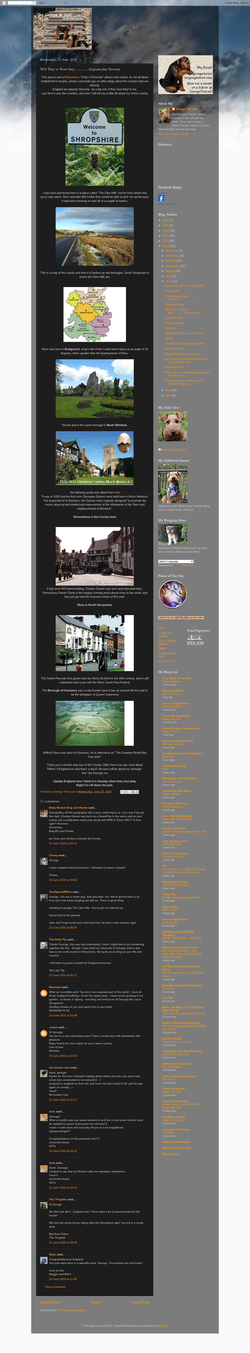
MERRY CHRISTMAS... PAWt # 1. (182, 938)
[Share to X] (129, 792)
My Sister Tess (167, 661)
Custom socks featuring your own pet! (183, 831)
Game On (171, 328)
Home (96, 1302)
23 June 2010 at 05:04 (63, 927)
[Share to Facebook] (133, 792)
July (168, 276)
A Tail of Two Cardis (175, 853)
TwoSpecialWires (60, 891)
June (169, 281)
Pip (164, 866)
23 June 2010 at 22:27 (63, 1099)
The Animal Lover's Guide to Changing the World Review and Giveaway (183, 871)
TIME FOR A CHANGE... (176, 885)
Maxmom (55, 987)
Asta (52, 1111)
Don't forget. (169, 1079)
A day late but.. (170, 922)
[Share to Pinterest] (137, 792)
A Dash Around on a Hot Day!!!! (184, 285)
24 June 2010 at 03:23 (63, 1187)
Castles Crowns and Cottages (182, 753)
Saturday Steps (174, 304)
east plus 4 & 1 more (175, 1129)
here (117, 492)
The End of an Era (172, 856)
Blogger (163, 1325)
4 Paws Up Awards (164, 634)
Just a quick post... (173, 781)
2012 (166, 235)
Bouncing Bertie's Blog (177, 740)
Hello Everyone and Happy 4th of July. (184, 1013)
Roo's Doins (170, 1154)
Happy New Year (171, 719)
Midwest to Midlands (176, 1142)
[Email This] (122, 792)
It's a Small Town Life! (176, 678)
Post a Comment (55, 1286)
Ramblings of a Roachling (179, 778)
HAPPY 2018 (169, 910)
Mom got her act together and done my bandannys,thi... (187, 361)
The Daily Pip (58, 939)
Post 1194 (168, 988)
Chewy (53, 855)
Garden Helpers (171, 794)
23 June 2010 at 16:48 (63, 1015)
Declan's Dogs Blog (175, 1101)
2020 (166, 225)
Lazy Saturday (174, 317)
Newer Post (50, 1302)
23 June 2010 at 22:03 (63, 1055)
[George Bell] (161, 200)
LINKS (162, 648)
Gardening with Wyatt (176, 790)
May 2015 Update (172, 1066)
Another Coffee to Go (176, 1148)
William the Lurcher (175, 881)
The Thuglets (58, 1199)
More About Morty (172, 706)
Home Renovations (173, 806)
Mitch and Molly (173, 690)
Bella (165, 769)
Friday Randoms (171, 681)
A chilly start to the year (175, 1054)
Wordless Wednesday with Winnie (181, 897)
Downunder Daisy (174, 765)
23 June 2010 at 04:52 (63, 880)
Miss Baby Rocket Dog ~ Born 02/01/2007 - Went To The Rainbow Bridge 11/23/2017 (182, 954)
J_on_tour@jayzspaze (177, 815)
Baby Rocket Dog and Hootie (68, 807)
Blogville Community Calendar (182, 985)
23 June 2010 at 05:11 (63, 975)
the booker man (59, 1067)
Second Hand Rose (175, 919)
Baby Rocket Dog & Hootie (180, 947)
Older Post (140, 1302)
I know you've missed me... (177, 1041)
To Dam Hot (172, 291)
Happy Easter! (170, 731)
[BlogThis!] (126, 792)
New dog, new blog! (173, 744)
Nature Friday (170, 693)
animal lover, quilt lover (177, 1063)
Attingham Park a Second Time (184, 333)
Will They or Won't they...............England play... (184, 311)
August (170, 271)
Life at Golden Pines (175, 703)
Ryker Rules (170, 906)
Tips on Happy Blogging (167, 642)
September (173, 266)
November (172, 255)
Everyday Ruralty (173, 1088)
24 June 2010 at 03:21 (63, 1151)
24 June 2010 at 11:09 (63, 1279)
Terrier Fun (169, 894)
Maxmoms (72, 77)
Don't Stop (168, 756)
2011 (165, 240)
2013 (166, 230)
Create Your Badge (167, 204)
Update (169, 338)
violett (53, 1027)
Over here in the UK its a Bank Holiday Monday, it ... (183, 382)
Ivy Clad (167, 997)
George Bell (163, 193)
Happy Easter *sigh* (173, 1120)
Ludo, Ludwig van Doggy (179, 1076)
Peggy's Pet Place (174, 828)
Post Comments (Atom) (71, 1310)
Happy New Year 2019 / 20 (177, 819)
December (172, 250)
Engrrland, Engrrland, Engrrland (184, 343)
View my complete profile (173, 134)
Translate (187, 565)
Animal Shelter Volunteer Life (181, 728)
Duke (52, 1254)
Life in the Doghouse (176, 715)
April (169, 395)
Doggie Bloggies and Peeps (182, 353)
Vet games (168, 1132)
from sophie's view (174, 841)
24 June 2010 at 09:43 (63, 1242)
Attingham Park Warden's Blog (182, 1051)
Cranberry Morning (174, 803)
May (169, 390)
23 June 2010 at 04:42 (63, 843)
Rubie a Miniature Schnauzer (181, 1022)
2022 (166, 220)
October (171, 260)
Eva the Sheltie (172, 1038)
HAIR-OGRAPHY (172, 844)
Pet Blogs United (173, 1117)
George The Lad (186, 109)
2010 (166, 246)
